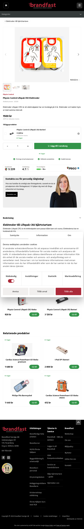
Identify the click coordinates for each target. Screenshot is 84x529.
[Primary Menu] (79, 5)
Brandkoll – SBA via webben (55, 438)
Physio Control (8, 94)
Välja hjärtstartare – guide (54, 475)
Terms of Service (61, 525)
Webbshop (69, 434)
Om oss (68, 440)
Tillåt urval (42, 291)
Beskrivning (8, 218)
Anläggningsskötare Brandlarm (38, 484)
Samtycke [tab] (14, 235)
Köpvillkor (66, 516)
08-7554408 (6, 451)
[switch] (32, 281)
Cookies (36, 516)
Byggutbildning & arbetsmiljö (37, 460)
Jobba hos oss (70, 459)
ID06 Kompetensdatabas (55, 456)
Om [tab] (69, 235)
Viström (79, 519)
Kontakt (68, 465)
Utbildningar (35, 428)
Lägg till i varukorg (58, 146)
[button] (78, 54)
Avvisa (15, 291)
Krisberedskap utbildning (36, 494)
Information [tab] (42, 235)
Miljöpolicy (69, 446)
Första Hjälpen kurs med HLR (37, 503)
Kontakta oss (11, 194)
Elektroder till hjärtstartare (17, 21)
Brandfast (69, 428)
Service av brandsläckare (53, 466)
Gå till (34, 314)
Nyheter (68, 453)
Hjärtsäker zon (53, 483)
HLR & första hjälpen (35, 450)
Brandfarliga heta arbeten (37, 435)
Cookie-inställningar (50, 516)
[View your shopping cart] (6, 5)
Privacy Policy (49, 525)
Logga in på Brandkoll (52, 447)
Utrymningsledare (37, 477)
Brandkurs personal (34, 469)
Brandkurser (35, 443)
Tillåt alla (68, 291)
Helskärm (74, 80)
